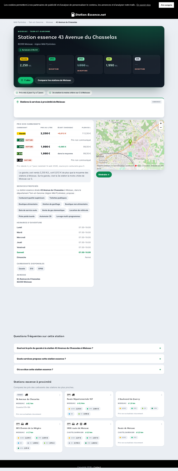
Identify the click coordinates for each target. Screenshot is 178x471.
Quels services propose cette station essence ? (41, 358)
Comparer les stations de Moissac (54, 80)
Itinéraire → (103, 174)
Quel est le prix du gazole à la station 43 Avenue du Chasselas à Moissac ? (55, 348)
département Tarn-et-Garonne (30, 193)
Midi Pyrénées (20, 22)
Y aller (27, 80)
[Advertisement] (89, 309)
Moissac (49, 22)
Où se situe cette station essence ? (35, 369)
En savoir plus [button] (144, 5)
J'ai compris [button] (166, 5)
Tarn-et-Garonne (36, 22)
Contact (97, 467)
